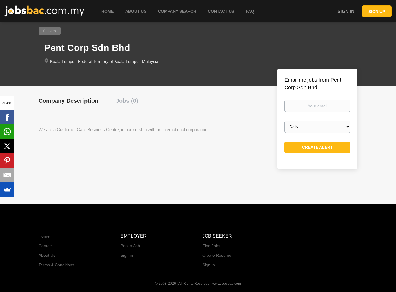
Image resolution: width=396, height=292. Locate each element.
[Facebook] (7, 117)
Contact (46, 245)
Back (52, 31)
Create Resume (216, 255)
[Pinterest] (7, 160)
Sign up (376, 11)
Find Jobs (211, 245)
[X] (7, 146)
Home (44, 236)
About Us (47, 255)
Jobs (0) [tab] (127, 101)
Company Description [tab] (68, 101)
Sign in (346, 11)
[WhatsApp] (7, 131)
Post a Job (130, 245)
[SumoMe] (7, 189)
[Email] (7, 175)
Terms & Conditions (56, 264)
